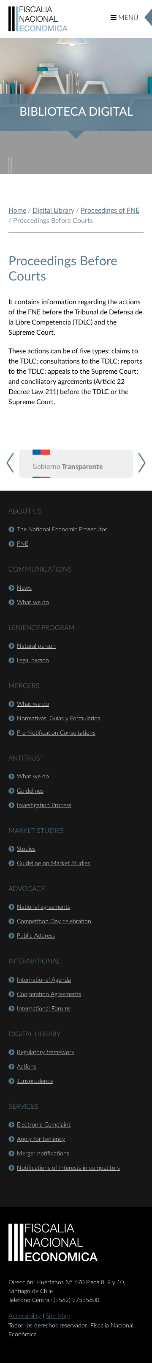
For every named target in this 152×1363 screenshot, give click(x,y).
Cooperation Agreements (49, 994)
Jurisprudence (35, 1081)
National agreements (43, 907)
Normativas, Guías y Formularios (58, 719)
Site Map (58, 1316)
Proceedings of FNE (110, 210)
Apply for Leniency (41, 1139)
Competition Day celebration (54, 921)
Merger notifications (43, 1154)
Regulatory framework (45, 1052)
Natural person (36, 646)
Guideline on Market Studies (53, 863)
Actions (26, 1067)
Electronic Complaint (44, 1125)
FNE (22, 544)
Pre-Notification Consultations (56, 733)
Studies (26, 849)
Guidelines (30, 791)
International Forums (44, 1009)
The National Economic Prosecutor (62, 530)
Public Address (36, 936)
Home (17, 210)
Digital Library (53, 210)
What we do (33, 602)
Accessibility (24, 1316)
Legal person (33, 660)
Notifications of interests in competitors (68, 1168)
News (24, 588)
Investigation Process (44, 805)
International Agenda (44, 980)
